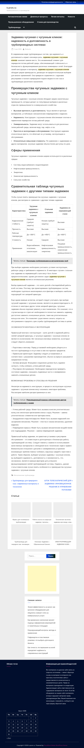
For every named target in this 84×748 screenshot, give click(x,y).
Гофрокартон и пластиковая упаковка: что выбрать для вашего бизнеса (41, 640)
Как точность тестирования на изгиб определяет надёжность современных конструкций (41, 650)
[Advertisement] (42, 578)
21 (26, 728)
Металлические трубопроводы (24, 475)
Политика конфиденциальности (52, 2)
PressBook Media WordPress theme (55, 745)
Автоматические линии (17, 17)
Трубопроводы (14, 27)
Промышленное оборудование (21, 22)
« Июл (9, 738)
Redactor (28, 49)
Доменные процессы (39, 17)
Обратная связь (70, 2)
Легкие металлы (57, 17)
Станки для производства (47, 22)
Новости (71, 17)
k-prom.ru (11, 8)
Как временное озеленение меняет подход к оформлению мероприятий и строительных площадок (41, 623)
